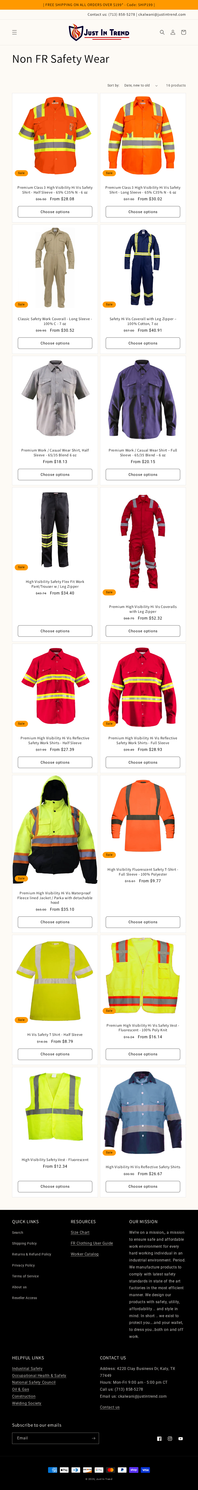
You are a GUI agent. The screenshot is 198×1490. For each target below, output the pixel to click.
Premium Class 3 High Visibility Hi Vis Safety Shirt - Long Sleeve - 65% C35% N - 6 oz (142, 189)
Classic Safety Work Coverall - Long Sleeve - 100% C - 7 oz (55, 321)
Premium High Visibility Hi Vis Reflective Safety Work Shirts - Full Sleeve (142, 740)
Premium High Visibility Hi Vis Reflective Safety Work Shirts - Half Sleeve (55, 740)
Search (17, 1232)
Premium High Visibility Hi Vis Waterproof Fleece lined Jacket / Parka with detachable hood (55, 898)
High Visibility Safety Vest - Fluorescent (55, 1159)
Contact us (110, 1407)
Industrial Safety (27, 1368)
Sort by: (113, 85)
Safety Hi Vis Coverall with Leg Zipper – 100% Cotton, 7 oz (143, 321)
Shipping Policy (24, 1243)
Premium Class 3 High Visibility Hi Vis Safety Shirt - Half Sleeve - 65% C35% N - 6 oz (54, 189)
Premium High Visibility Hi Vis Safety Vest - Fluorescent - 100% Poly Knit (142, 1027)
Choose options (55, 212)
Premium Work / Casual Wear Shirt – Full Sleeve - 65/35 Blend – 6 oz (143, 452)
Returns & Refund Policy (31, 1254)
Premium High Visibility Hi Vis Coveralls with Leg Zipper (143, 609)
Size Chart (80, 1232)
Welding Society (27, 1403)
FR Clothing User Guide (92, 1243)
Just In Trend (104, 1479)
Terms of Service (25, 1276)
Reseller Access (24, 1298)
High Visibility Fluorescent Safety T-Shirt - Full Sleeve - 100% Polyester (142, 871)
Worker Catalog (85, 1254)
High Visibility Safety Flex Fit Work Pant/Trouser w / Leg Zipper (55, 583)
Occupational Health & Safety (39, 1375)
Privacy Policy (23, 1265)
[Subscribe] (93, 1438)
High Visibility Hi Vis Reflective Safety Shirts (143, 1167)
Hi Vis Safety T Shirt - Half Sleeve (55, 1034)
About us (19, 1287)
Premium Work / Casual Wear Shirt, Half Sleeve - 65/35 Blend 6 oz (55, 452)
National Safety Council (34, 1382)
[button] (14, 32)
